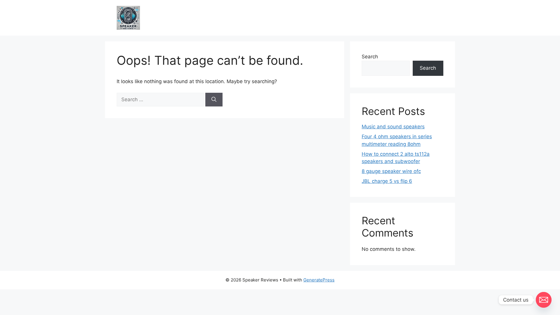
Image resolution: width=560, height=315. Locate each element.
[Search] (214, 100)
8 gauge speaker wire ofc (391, 171)
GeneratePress (319, 280)
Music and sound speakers (393, 127)
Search (370, 57)
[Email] (544, 300)
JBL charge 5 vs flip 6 (387, 181)
